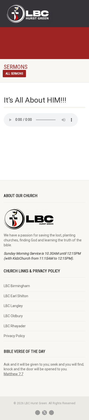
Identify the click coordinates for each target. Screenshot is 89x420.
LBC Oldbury (13, 316)
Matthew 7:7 (13, 374)
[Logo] (30, 14)
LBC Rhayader (15, 326)
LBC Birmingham (17, 286)
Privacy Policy (14, 336)
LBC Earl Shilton (16, 296)
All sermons (14, 73)
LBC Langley (13, 306)
